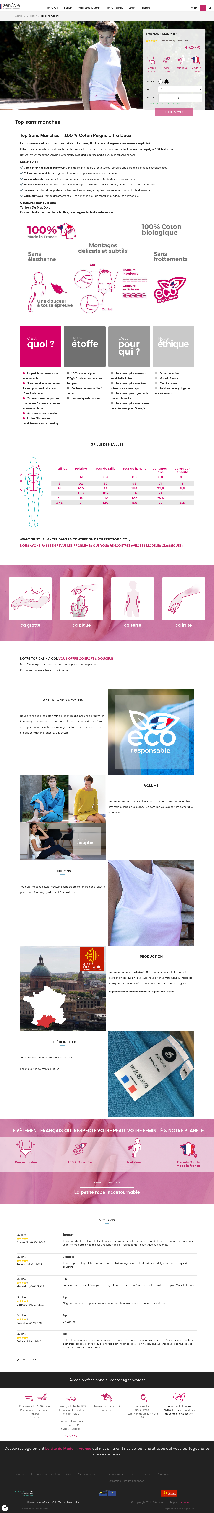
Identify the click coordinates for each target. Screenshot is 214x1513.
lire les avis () (168, 41)
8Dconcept (184, 1502)
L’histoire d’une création (45, 1474)
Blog (132, 1474)
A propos (163, 1474)
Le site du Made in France (68, 1449)
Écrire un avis (183, 41)
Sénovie (20, 1474)
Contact (146, 1474)
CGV (69, 1474)
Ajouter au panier (174, 112)
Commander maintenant (107, 1183)
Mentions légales (88, 1474)
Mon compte (116, 1474)
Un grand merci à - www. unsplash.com (179, 1509)
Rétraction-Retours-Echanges (126, 1481)
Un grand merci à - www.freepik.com (34, 1509)
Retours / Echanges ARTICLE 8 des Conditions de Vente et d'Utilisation (179, 1410)
